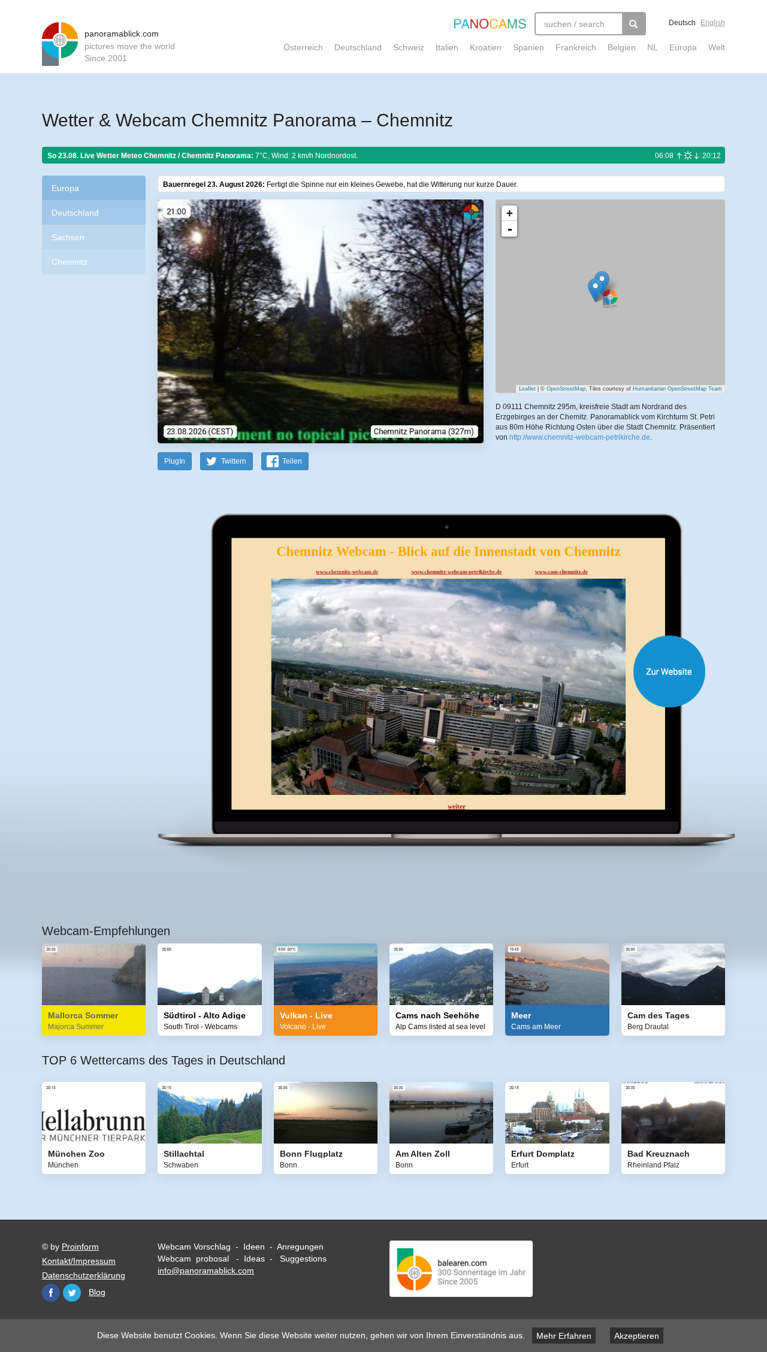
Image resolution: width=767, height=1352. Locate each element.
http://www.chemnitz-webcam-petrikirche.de (579, 437)
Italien (447, 47)
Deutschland (358, 47)
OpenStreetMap (565, 389)
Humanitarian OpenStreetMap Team (677, 389)
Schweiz (408, 47)
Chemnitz (69, 262)
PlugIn (174, 461)
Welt (716, 47)
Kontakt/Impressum (79, 1261)
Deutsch (682, 23)
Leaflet (527, 389)
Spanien (528, 47)
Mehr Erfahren (563, 1336)
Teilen (292, 461)
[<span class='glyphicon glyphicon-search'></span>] (634, 23)
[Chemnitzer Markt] (595, 290)
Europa (683, 47)
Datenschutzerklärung (83, 1275)
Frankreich (575, 47)
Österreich (303, 47)
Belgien (622, 47)
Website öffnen (426, 671)
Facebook (51, 1293)
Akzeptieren (636, 1336)
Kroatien (486, 47)
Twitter (72, 1293)
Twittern (233, 461)
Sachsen (68, 237)
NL (652, 47)
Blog (97, 1292)
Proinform (80, 1246)
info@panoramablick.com (206, 1270)
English (712, 23)
